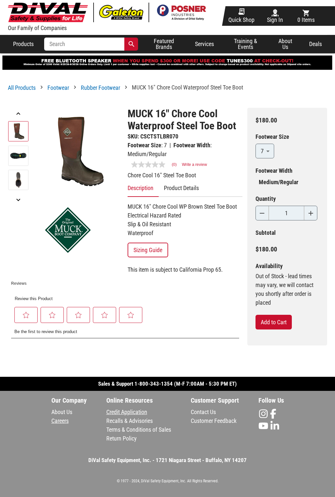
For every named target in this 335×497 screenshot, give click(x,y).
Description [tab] (140, 187)
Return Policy (121, 438)
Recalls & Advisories (129, 420)
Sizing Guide (147, 250)
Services (204, 44)
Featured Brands (164, 44)
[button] (26, 315)
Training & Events (245, 44)
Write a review (194, 164)
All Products (22, 87)
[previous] (18, 114)
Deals (315, 44)
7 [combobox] (262, 151)
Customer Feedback (214, 420)
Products (23, 44)
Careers (60, 420)
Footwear (58, 87)
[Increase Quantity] (310, 213)
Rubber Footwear (100, 87)
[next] (18, 200)
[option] (18, 133)
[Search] (131, 44)
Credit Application (126, 412)
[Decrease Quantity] (262, 213)
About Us (285, 44)
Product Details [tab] (181, 187)
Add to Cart (274, 322)
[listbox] (18, 157)
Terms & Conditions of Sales (138, 429)
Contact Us (203, 412)
